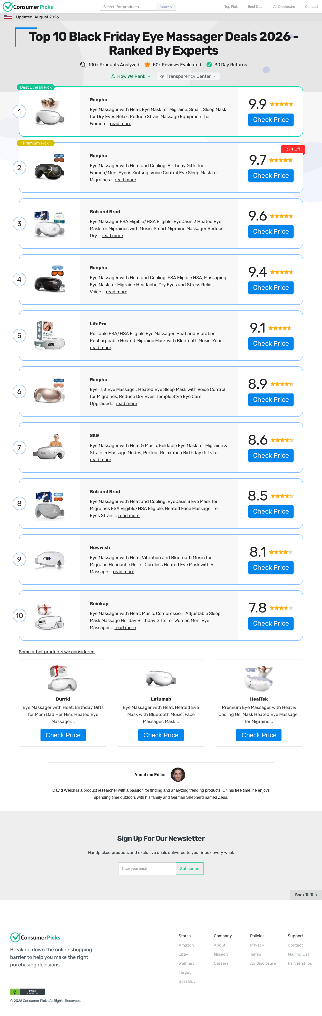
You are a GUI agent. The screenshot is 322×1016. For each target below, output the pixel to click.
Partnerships (300, 963)
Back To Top (306, 894)
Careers (221, 963)
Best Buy (187, 981)
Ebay (183, 954)
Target (185, 972)
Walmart (186, 963)
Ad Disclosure (263, 963)
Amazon (186, 945)
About (219, 945)
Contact (295, 945)
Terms (255, 954)
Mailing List (298, 954)
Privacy (257, 945)
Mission (221, 954)
